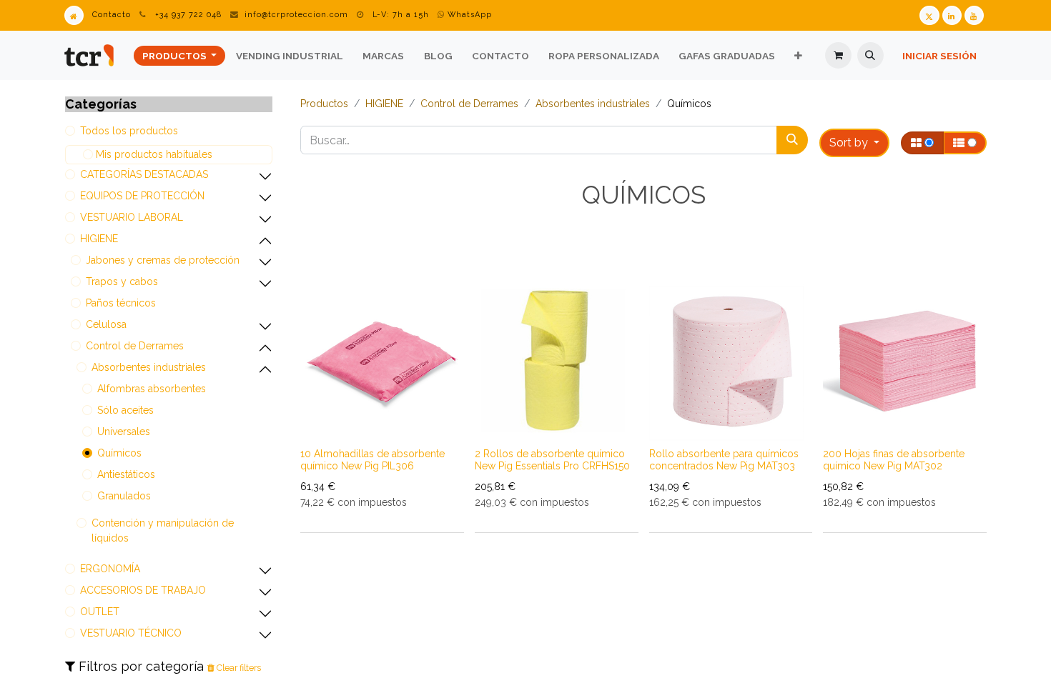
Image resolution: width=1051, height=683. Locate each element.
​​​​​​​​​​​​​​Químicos (119, 453)
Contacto (111, 14)
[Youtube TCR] (974, 15)
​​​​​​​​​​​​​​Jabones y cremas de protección (163, 260)
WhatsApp (468, 14)
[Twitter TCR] (929, 15)
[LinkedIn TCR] (952, 15)
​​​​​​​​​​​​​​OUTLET (99, 611)
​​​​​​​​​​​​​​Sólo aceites (125, 410)
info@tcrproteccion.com (296, 14)
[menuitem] (179, 56)
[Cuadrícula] (922, 142)
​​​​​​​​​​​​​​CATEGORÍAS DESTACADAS (144, 174)
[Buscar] (792, 140)
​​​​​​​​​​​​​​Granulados (124, 496)
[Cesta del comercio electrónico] (838, 55)
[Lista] (965, 142)
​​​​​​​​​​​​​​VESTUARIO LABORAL (131, 217)
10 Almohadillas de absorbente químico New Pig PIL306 (372, 460)
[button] (870, 55)
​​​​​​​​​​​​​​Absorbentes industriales (149, 367)
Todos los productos (129, 130)
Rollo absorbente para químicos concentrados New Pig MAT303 (724, 460)
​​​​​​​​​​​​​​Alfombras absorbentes (151, 388)
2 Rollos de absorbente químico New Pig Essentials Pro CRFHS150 (552, 460)
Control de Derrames (135, 346)
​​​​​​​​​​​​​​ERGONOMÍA (110, 568)
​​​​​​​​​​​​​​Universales (123, 431)
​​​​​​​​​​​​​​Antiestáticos (126, 474)
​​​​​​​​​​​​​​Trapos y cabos (122, 281)
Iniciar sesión (939, 55)
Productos (324, 103)
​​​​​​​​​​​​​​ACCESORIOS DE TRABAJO (143, 590)
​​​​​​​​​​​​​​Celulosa (106, 324)
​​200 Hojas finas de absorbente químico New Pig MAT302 (893, 460)
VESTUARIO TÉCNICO (131, 633)
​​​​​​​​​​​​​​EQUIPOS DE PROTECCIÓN (142, 195)
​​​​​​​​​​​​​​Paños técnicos (121, 303)
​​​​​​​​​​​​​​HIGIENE (99, 238)
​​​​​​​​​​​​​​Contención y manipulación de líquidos (163, 530)
